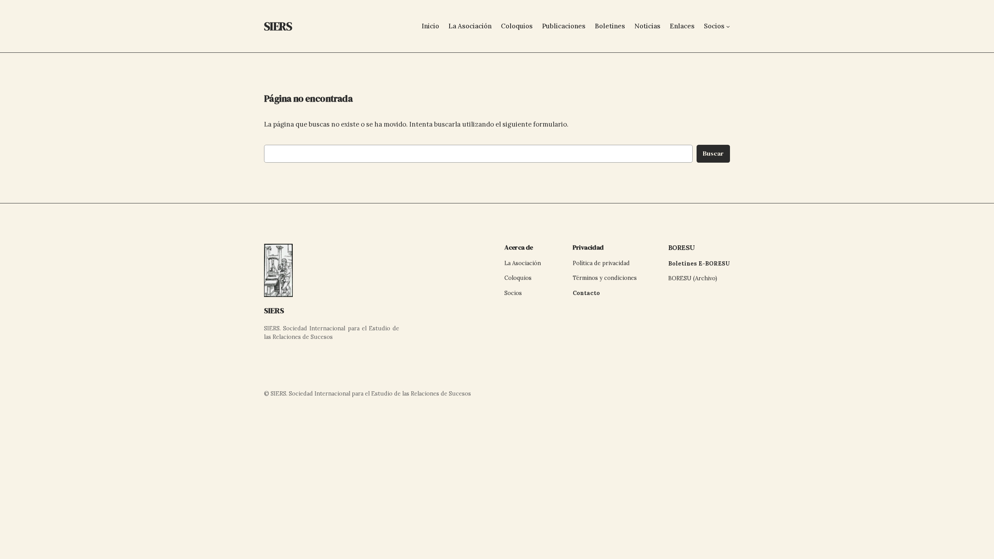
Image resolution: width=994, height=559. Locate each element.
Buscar (713, 153)
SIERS (274, 310)
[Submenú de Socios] (728, 26)
